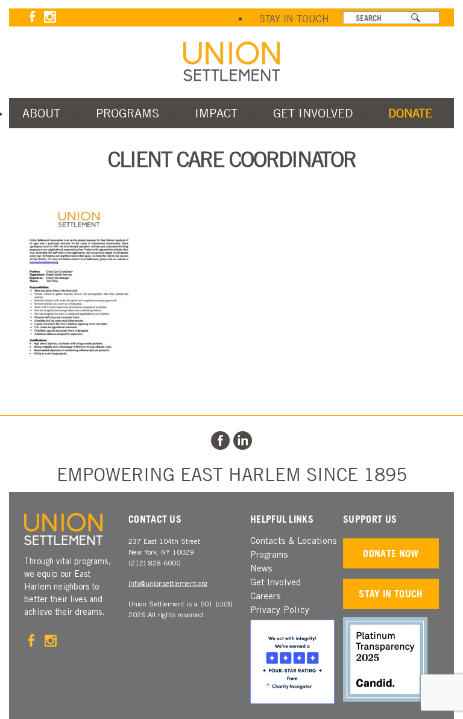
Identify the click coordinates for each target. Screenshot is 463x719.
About (41, 112)
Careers (265, 597)
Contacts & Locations (293, 541)
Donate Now (390, 553)
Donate (410, 112)
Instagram (50, 16)
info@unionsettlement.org (167, 584)
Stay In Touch (294, 19)
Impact (216, 112)
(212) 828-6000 (154, 563)
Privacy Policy (279, 610)
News (261, 569)
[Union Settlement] (231, 61)
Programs (127, 112)
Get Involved (313, 112)
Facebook (32, 16)
